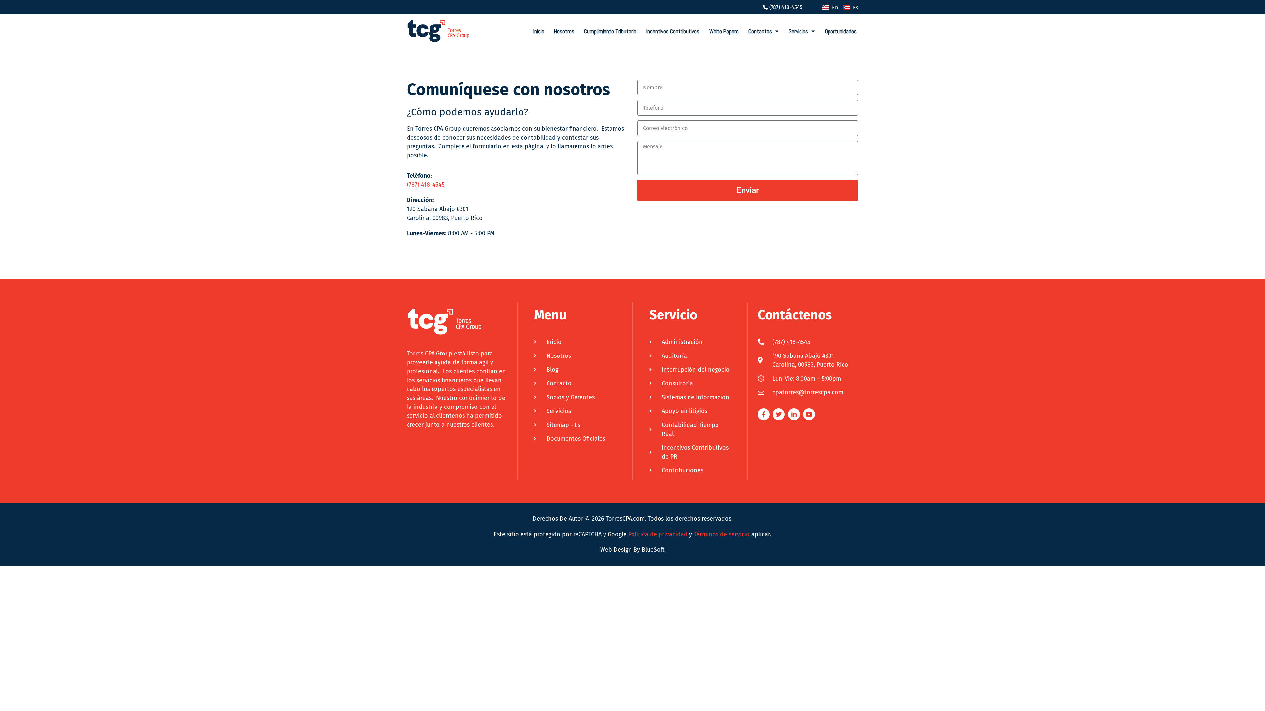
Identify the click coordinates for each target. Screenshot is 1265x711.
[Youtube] (809, 414)
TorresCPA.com (625, 518)
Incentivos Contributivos (672, 31)
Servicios (798, 31)
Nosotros (564, 31)
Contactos (760, 31)
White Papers (724, 31)
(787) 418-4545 (426, 184)
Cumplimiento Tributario (610, 31)
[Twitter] (779, 414)
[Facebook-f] (764, 414)
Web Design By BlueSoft (632, 549)
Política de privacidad (658, 534)
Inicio (538, 31)
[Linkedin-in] (794, 414)
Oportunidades (841, 31)
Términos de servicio (722, 534)
